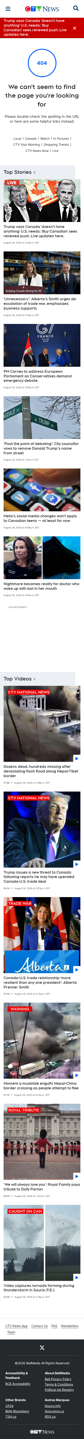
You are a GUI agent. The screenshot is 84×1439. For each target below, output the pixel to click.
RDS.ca (50, 1416)
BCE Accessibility (17, 1384)
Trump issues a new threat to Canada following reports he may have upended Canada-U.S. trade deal (39, 877)
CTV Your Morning (26, 144)
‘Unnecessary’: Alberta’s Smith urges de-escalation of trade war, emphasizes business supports (40, 303)
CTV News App (16, 1326)
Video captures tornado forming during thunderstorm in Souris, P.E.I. (39, 1288)
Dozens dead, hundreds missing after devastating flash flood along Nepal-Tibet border (41, 771)
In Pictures (61, 138)
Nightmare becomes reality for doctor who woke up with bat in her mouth (41, 586)
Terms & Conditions (59, 1384)
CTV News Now (37, 151)
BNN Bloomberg (17, 1411)
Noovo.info (53, 1406)
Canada (31, 138)
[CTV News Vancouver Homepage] (42, 9)
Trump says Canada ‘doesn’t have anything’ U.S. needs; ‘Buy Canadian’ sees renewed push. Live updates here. (40, 231)
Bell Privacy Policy (58, 1379)
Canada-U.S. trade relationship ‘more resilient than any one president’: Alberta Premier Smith (40, 982)
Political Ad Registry (59, 1390)
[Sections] (8, 8)
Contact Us (39, 1326)
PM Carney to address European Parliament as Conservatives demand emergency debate (38, 376)
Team (11, 1332)
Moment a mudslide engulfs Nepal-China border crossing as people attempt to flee (41, 1085)
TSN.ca (10, 1416)
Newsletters (69, 1326)
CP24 (9, 1406)
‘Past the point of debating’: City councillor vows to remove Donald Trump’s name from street (41, 448)
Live (55, 151)
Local (17, 138)
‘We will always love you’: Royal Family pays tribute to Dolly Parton (42, 1186)
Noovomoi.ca (54, 1411)
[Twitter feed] (42, 1347)
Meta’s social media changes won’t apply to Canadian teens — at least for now (40, 518)
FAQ (54, 1326)
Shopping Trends (56, 144)
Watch (45, 138)
